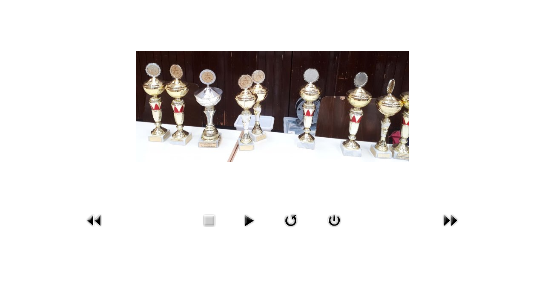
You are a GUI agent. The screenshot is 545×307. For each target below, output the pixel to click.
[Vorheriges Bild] (94, 220)
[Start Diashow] (249, 220)
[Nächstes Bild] (450, 220)
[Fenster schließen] (334, 220)
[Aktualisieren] (291, 220)
